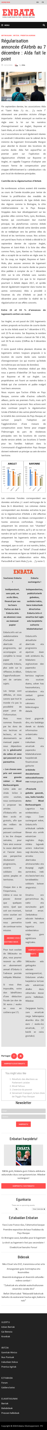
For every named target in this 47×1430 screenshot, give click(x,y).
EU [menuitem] (38, 2)
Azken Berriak (8, 1326)
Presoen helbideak (10, 1412)
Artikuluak (6, 35)
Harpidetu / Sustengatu (23, 1186)
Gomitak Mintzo (9, 1352)
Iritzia (16, 35)
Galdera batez (8, 1387)
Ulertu (5, 1322)
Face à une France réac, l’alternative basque (23, 1224)
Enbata (20, 1426)
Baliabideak (7, 1408)
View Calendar (38, 1209)
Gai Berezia (6, 1331)
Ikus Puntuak (7, 1357)
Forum (4, 1382)
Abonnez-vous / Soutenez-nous (12, 940)
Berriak (4, 1403)
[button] (17, 1209)
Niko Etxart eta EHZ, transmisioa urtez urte (23, 1264)
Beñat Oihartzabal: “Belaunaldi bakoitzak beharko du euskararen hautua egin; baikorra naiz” (23, 1297)
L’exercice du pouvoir (22, 1089)
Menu (7, 25)
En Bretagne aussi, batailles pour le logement (23, 1237)
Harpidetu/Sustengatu (36, 952)
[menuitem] (37, 2)
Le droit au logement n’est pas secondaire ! (23, 1242)
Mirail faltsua (18, 1086)
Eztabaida (7, 1377)
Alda (23, 65)
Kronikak (5, 1336)
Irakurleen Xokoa (9, 1361)
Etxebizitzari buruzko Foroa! (23, 1247)
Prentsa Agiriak (27, 35)
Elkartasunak (9, 1398)
